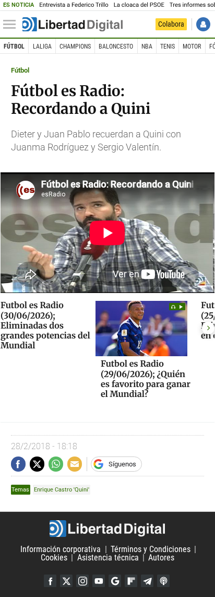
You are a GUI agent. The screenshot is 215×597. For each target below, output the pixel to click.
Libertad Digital (107, 528)
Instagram (82, 581)
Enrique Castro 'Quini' (61, 489)
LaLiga (42, 46)
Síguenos (122, 464)
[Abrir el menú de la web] (12, 24)
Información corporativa (60, 549)
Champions (75, 46)
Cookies (54, 558)
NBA (146, 46)
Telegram (147, 581)
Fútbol (14, 46)
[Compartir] (18, 463)
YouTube (98, 581)
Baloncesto (116, 46)
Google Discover (115, 581)
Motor (192, 46)
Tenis (167, 46)
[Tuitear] (37, 463)
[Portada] (72, 24)
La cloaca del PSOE (139, 5)
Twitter (66, 581)
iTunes (163, 581)
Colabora (171, 24)
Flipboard (131, 581)
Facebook (50, 581)
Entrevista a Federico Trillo (73, 5)
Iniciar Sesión (203, 24)
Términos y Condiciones (150, 549)
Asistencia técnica (108, 558)
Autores (161, 558)
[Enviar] (56, 463)
